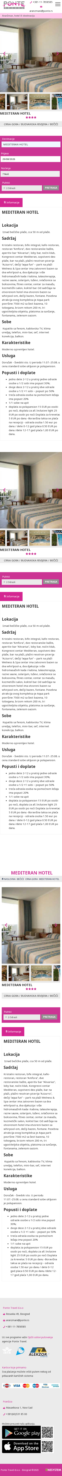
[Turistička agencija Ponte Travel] (14, 5)
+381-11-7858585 (43, 2)
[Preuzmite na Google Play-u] (28, 1437)
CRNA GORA (11, 124)
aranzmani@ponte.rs (41, 11)
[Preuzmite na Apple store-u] (28, 1452)
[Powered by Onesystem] (53, 1470)
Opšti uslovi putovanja (40, 1337)
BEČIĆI (54, 124)
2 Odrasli (10, 188)
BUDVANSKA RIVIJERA (34, 124)
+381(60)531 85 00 (16, 1414)
